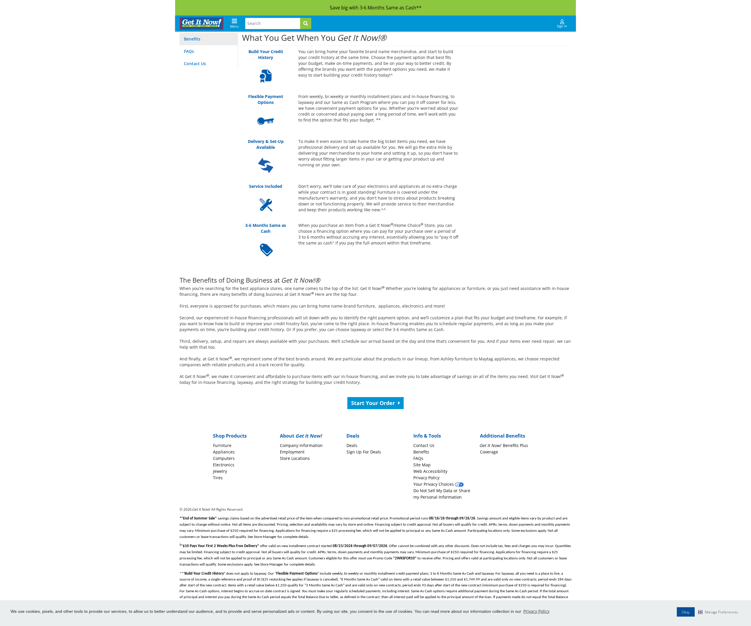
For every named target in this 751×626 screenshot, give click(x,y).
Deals (351, 445)
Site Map (422, 465)
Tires (218, 477)
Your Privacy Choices (434, 484)
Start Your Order (373, 402)
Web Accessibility (430, 471)
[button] (718, 612)
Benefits (192, 39)
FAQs (189, 51)
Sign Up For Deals (363, 452)
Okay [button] (686, 612)
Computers (224, 458)
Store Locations (295, 458)
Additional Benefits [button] (502, 436)
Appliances (224, 452)
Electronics (223, 465)
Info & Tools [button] (427, 436)
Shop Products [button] (230, 436)
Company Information (301, 445)
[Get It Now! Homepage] (202, 23)
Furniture (222, 445)
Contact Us (195, 63)
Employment (292, 452)
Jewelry (220, 471)
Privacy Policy (536, 611)
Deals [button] (352, 436)
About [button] (301, 436)
